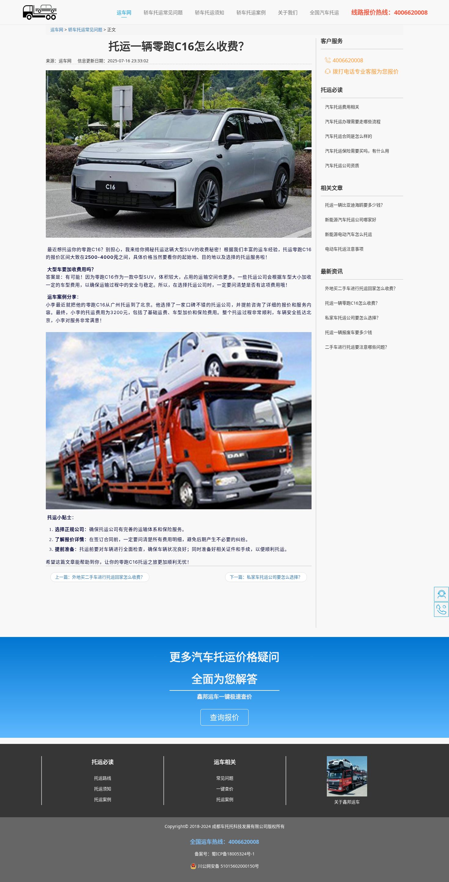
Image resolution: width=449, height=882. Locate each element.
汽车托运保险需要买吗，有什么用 (357, 151)
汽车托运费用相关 (342, 107)
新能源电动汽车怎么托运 (348, 234)
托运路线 (102, 778)
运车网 (127, 12)
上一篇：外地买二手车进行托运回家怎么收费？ (100, 577)
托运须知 (102, 789)
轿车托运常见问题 (85, 29)
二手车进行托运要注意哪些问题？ (357, 347)
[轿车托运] (37, 12)
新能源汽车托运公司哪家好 (350, 219)
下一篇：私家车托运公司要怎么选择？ (266, 577)
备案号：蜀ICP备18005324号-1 (225, 854)
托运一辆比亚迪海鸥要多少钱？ (355, 205)
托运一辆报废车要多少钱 (348, 332)
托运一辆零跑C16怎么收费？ (352, 303)
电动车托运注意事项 (344, 249)
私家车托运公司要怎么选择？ (353, 317)
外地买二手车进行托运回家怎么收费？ (361, 288)
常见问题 (224, 778)
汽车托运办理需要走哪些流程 (353, 121)
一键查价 (224, 789)
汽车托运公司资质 (342, 165)
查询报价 (224, 717)
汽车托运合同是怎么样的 (348, 136)
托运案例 (102, 799)
